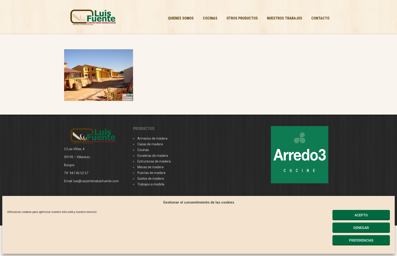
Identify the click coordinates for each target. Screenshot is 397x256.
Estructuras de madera (154, 161)
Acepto (361, 215)
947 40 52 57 (79, 173)
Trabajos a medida (150, 184)
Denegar (361, 228)
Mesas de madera (150, 167)
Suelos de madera (150, 178)
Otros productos (242, 18)
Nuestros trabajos (284, 18)
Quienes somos (181, 18)
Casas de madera (150, 144)
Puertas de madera (151, 173)
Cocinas (210, 18)
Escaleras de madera (152, 155)
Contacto (320, 18)
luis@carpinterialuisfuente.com (96, 181)
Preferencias (361, 240)
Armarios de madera (152, 138)
